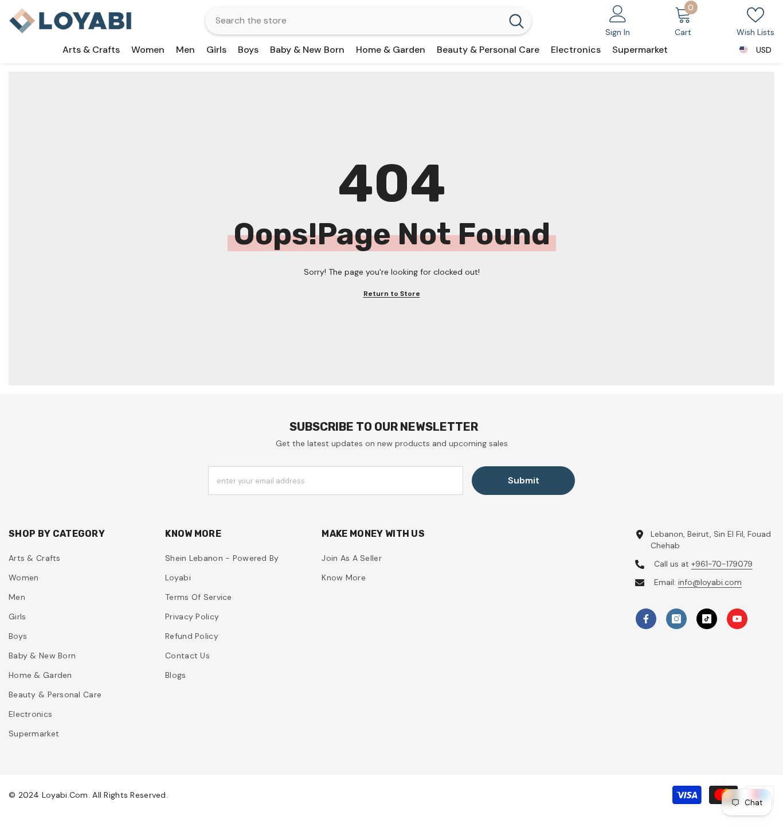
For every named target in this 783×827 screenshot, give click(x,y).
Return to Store (391, 293)
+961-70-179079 (722, 564)
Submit (523, 480)
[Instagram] (676, 619)
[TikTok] (707, 619)
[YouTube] (737, 619)
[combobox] (353, 20)
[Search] (368, 20)
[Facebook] (646, 619)
